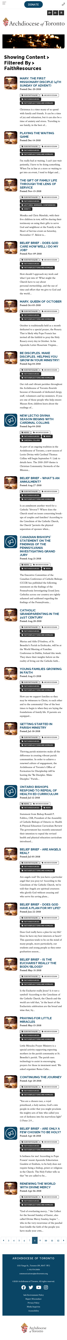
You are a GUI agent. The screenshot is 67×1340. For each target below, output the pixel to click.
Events (27, 209)
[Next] (63, 1240)
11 (52, 1240)
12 (58, 1240)
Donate (33, 4)
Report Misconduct (33, 1299)
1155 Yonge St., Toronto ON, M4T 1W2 (33, 1265)
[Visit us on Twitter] (31, 1288)
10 (46, 1240)
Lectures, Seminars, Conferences (39, 205)
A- (55, 12)
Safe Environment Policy (33, 1295)
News (26, 433)
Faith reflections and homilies (38, 103)
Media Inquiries (33, 1306)
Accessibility (33, 1310)
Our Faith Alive (30, 95)
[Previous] (3, 1240)
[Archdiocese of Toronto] (33, 21)
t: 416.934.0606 (33, 1269)
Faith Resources (31, 99)
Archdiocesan (50, 95)
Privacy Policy (33, 1303)
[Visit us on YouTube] (38, 1288)
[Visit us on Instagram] (46, 1288)
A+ (49, 12)
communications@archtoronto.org (33, 1273)
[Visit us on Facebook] (23, 1288)
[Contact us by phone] (63, 4)
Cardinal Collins (31, 440)
